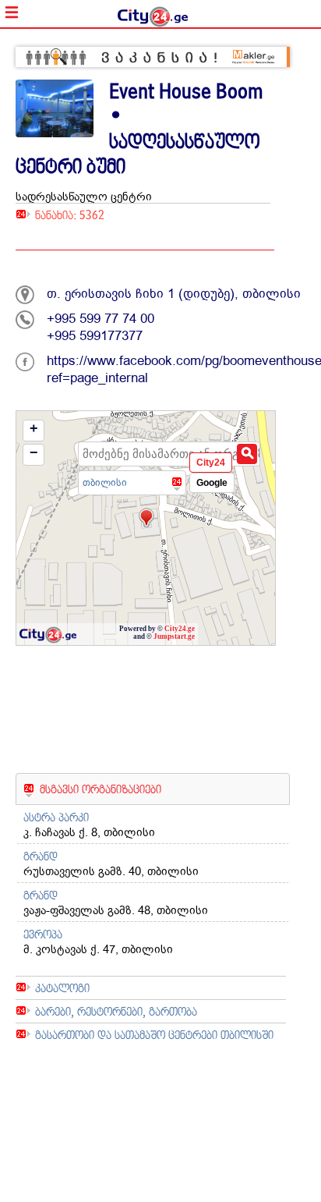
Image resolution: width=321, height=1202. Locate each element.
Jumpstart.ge (174, 636)
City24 (210, 462)
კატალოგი (62, 987)
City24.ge (179, 629)
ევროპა (42, 934)
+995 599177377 (95, 335)
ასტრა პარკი (56, 817)
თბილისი (105, 482)
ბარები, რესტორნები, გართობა (116, 1011)
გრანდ (40, 856)
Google (212, 482)
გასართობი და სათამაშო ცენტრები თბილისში (154, 1034)
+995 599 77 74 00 (100, 318)
